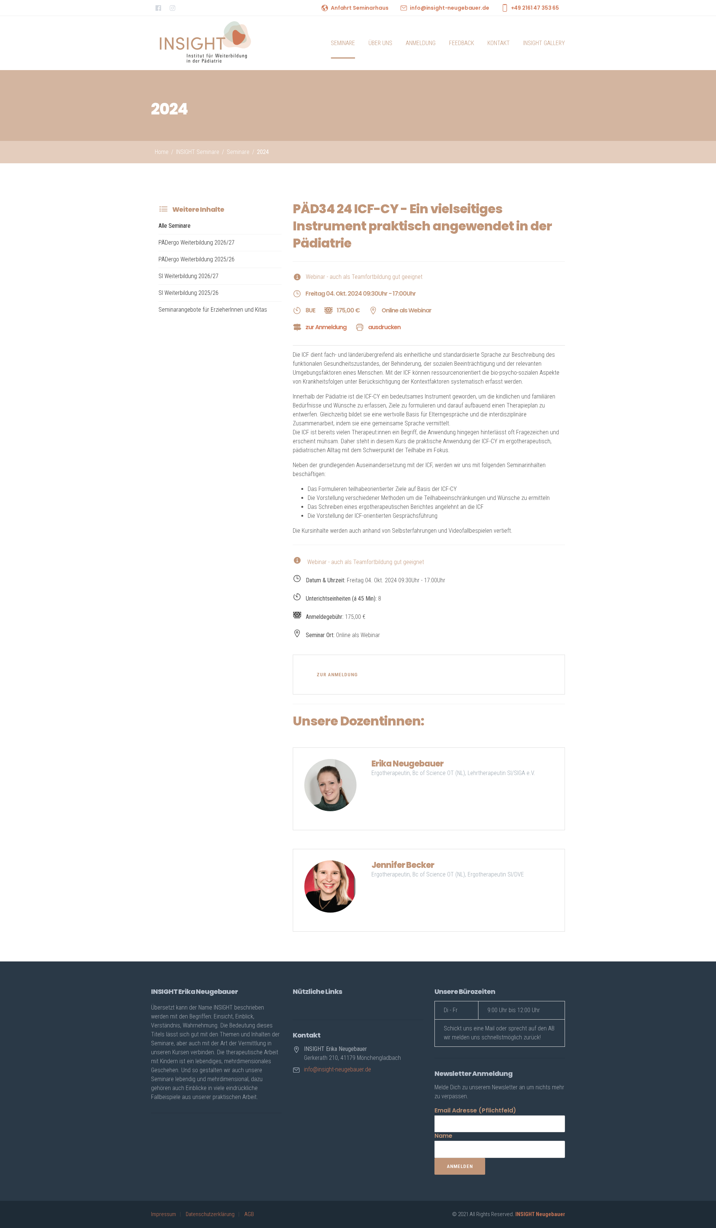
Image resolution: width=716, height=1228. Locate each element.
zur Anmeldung (325, 327)
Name (443, 1135)
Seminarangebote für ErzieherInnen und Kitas (212, 309)
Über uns (380, 43)
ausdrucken (384, 327)
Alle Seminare (174, 225)
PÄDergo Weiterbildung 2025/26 (196, 259)
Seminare (343, 43)
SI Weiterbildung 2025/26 (188, 292)
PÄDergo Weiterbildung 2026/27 (196, 242)
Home (162, 151)
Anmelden (460, 1166)
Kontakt (498, 43)
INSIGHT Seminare (197, 151)
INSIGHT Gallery (544, 43)
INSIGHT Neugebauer (540, 1214)
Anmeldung (421, 43)
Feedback (461, 43)
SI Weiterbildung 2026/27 (188, 276)
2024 (263, 151)
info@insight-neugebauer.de (449, 8)
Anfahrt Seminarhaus (359, 8)
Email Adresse (475, 1110)
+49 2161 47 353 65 (535, 8)
